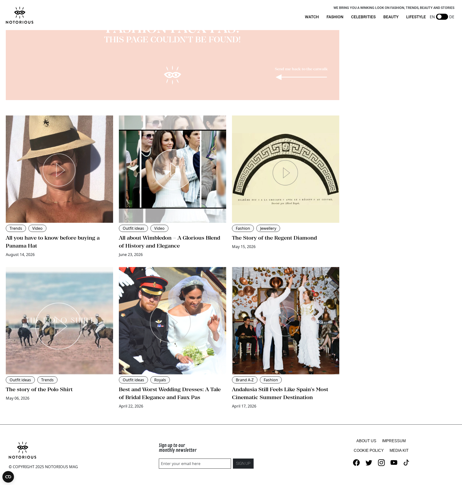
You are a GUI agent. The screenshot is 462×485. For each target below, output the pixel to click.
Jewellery (268, 228)
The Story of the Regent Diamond (274, 238)
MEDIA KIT (399, 450)
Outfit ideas (133, 228)
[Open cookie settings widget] (8, 477)
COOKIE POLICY (369, 450)
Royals (160, 380)
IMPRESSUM (394, 441)
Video (37, 228)
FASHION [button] (335, 16)
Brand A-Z (245, 380)
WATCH (312, 16)
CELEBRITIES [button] (363, 16)
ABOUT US (366, 441)
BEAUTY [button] (390, 16)
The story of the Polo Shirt (39, 389)
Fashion (243, 228)
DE (451, 16)
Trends (16, 228)
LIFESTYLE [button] (416, 16)
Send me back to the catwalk (301, 68)
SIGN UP (243, 463)
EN (432, 16)
